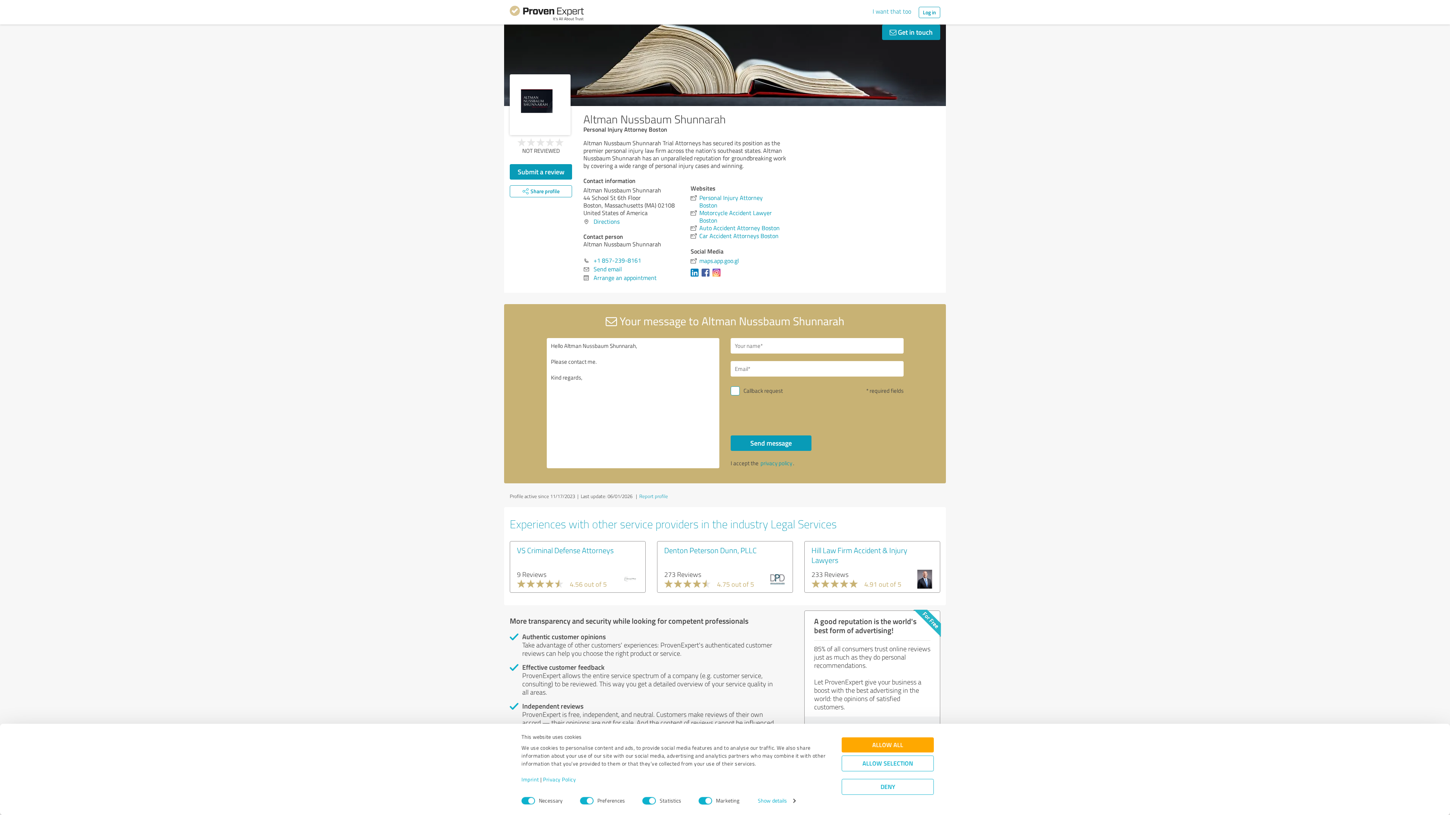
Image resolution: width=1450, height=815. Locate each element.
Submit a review (541, 172)
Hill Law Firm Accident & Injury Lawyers (859, 555)
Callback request (763, 391)
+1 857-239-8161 (617, 260)
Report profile (653, 496)
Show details (772, 800)
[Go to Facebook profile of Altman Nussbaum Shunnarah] (707, 276)
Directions (607, 221)
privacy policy (776, 463)
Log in (929, 12)
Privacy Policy (559, 779)
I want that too (892, 11)
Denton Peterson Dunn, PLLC (710, 550)
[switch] (587, 800)
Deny (888, 787)
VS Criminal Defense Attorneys (565, 550)
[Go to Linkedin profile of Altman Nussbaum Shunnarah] (696, 276)
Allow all (887, 745)
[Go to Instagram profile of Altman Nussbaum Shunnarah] (718, 276)
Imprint (530, 779)
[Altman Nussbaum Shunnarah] (540, 104)
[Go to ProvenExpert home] (547, 14)
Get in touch (914, 32)
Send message (771, 443)
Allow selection (887, 763)
